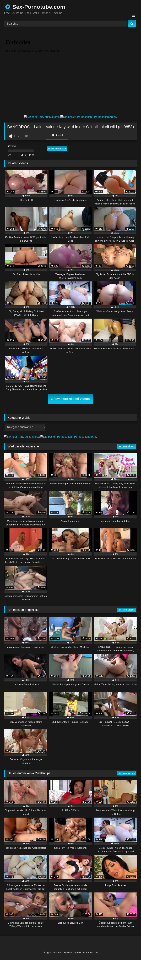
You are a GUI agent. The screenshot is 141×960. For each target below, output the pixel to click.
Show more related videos (70, 399)
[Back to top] (130, 949)
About (59, 135)
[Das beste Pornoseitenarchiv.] (88, 116)
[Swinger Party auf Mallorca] (42, 116)
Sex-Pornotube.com (38, 7)
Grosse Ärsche (58, 148)
